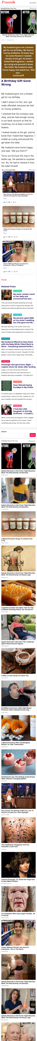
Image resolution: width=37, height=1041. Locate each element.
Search (3, 432)
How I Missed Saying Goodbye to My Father (23, 386)
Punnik (3, 280)
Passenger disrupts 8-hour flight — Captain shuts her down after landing (18, 365)
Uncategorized (10, 40)
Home (2, 40)
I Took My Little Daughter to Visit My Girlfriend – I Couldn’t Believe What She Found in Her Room (24, 413)
